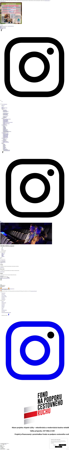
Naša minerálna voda (5, 119)
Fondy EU (3, 307)
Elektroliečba (4, 128)
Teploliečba (4, 127)
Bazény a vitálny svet (5, 141)
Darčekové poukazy (5, 114)
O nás (2, 143)
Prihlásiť (8, 277)
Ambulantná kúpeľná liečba (6, 123)
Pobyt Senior (3, 294)
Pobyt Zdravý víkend (4, 296)
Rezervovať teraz (2, 271)
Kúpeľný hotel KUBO (5, 134)
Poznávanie (3, 256)
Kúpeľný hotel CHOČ (5, 133)
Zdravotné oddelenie (5, 120)
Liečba (2, 118)
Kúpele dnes (4, 145)
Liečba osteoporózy (5, 121)
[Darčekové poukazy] (0, 221)
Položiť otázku (2, 267)
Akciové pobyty (5, 110)
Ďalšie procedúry (5, 130)
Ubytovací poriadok (5, 149)
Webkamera (3, 306)
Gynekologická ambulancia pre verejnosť (8, 122)
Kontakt (3, 301)
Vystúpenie (3, 254)
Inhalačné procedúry (5, 129)
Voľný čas (4, 139)
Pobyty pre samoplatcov (6, 111)
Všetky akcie (3, 253)
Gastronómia (4, 147)
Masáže (4, 126)
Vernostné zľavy (5, 117)
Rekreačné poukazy (5, 113)
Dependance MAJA (5, 136)
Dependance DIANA (5, 137)
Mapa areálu (3, 305)
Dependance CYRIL (5, 135)
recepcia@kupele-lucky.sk (7, 150)
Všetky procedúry (5, 125)
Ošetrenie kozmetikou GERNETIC (7, 131)
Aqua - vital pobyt (4, 295)
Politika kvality (5, 148)
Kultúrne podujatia (5, 116)
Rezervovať (3, 105)
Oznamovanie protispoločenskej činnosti (6, 312)
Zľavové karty (3, 311)
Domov (2, 249)
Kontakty (4, 144)
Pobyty (2, 108)
